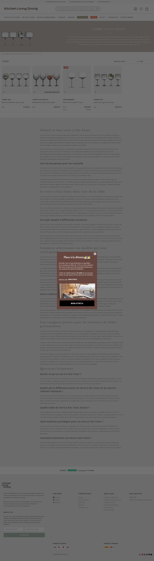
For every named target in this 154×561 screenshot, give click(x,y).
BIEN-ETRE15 (77, 303)
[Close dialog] (95, 253)
